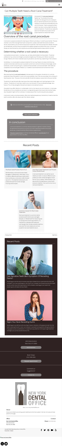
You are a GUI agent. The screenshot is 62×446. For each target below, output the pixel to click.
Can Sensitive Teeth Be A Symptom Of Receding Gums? (28, 277)
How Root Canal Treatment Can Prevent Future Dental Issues (44, 170)
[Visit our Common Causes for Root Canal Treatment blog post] (31, 200)
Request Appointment (31, 361)
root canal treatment (48, 16)
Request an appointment (16, 133)
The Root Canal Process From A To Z (16, 169)
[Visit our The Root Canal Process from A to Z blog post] (17, 159)
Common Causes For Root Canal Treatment (28, 211)
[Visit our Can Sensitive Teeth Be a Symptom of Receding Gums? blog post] (29, 274)
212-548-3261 (42, 133)
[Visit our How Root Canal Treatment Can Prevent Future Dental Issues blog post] (44, 159)
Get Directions (31, 347)
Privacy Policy (7, 430)
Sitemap (11, 430)
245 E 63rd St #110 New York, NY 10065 (34, 1)
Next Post (54, 235)
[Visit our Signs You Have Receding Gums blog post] (29, 320)
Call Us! (55, 1)
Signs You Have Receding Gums (21, 322)
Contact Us (31, 375)
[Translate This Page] (6, 443)
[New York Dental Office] (31, 437)
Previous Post (8, 235)
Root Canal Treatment (31, 114)
